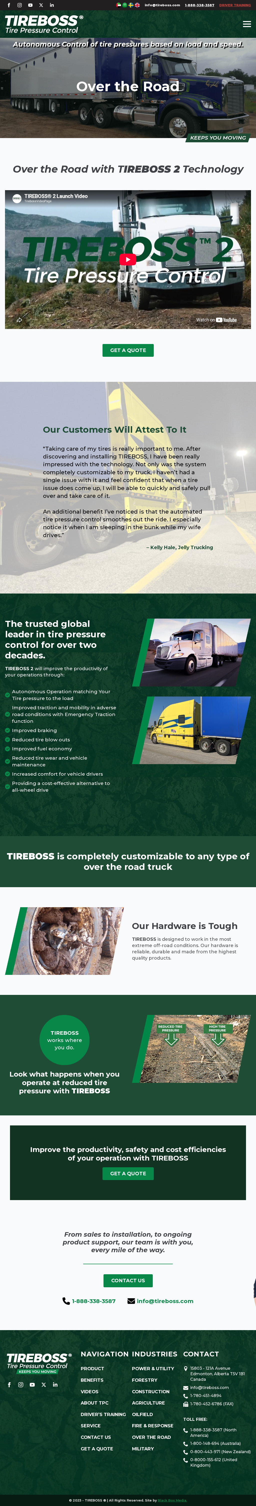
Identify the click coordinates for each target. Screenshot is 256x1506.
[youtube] (30, 5)
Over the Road (151, 1437)
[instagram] (20, 5)
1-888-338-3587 (199, 5)
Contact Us (96, 1437)
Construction (151, 1391)
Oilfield (142, 1414)
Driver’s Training (102, 1414)
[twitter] (41, 5)
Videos (89, 1391)
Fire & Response (153, 1425)
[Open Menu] (247, 24)
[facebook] (9, 5)
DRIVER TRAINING (235, 5)
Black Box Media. (172, 1500)
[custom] (52, 5)
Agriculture (148, 1403)
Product (92, 1368)
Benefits (92, 1380)
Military (143, 1448)
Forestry (144, 1380)
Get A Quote (97, 1448)
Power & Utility (153, 1368)
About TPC (94, 1403)
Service (91, 1425)
